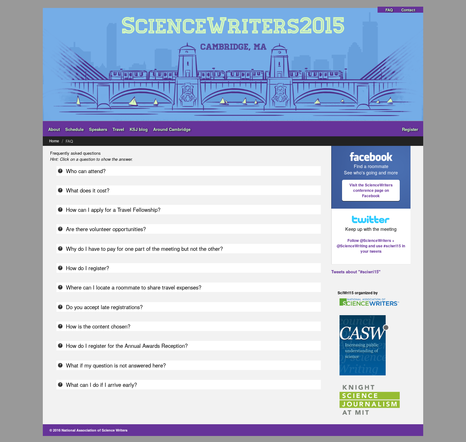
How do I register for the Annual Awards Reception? (127, 345)
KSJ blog (139, 129)
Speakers (98, 129)
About (54, 129)
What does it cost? (87, 190)
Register (410, 129)
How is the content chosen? (98, 326)
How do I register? (87, 268)
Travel (118, 129)
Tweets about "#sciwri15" (355, 272)
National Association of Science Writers (94, 430)
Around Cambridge (172, 129)
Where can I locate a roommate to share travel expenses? (133, 287)
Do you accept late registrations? (104, 307)
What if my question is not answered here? (116, 365)
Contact (408, 10)
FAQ (389, 10)
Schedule (74, 129)
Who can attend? (86, 171)
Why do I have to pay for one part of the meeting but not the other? (144, 248)
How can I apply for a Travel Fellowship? (113, 209)
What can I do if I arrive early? (101, 384)
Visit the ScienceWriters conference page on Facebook (371, 190)
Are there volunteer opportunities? (106, 229)
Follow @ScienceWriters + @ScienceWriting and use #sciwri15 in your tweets (371, 246)
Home (54, 141)
